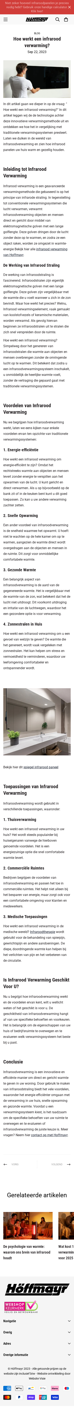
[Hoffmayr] (37, 19)
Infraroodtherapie (42, 932)
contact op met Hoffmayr (49, 1135)
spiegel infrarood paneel (40, 767)
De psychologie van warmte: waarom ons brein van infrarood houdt (26, 1252)
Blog (37, 33)
